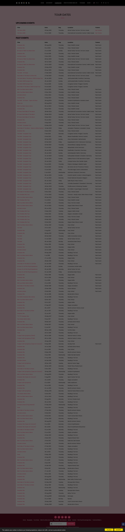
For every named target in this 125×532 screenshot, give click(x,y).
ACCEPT (118, 530)
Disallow (109, 530)
